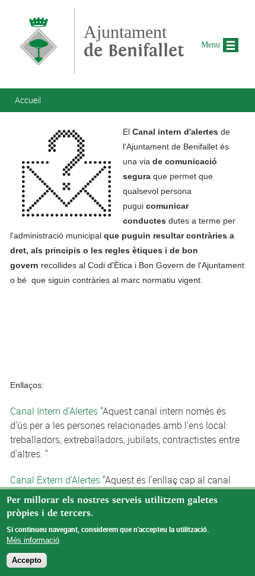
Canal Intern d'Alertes (54, 411)
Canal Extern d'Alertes (55, 479)
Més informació (33, 540)
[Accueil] (38, 68)
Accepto (27, 560)
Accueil (28, 100)
